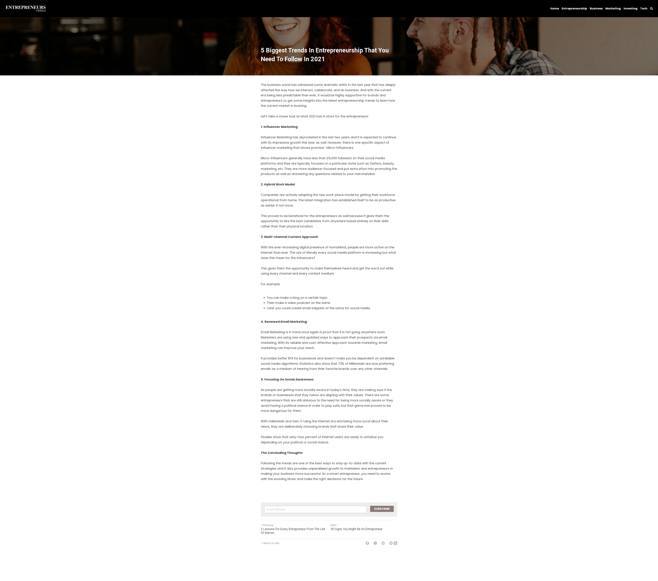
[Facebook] (367, 543)
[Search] (651, 8)
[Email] (391, 543)
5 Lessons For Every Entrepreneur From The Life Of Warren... (293, 531)
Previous (268, 525)
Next (333, 525)
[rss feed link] (395, 543)
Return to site (271, 543)
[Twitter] (375, 543)
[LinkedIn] (383, 543)
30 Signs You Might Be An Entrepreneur (357, 529)
